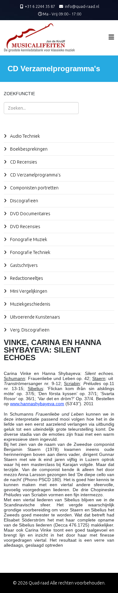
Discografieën (23, 200)
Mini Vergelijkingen (28, 291)
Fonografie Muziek (28, 239)
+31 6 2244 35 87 (40, 6)
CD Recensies (23, 161)
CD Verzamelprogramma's (35, 174)
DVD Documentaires (29, 213)
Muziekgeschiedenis (29, 304)
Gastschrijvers (23, 265)
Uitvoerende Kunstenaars (34, 317)
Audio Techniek (24, 136)
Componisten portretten (34, 187)
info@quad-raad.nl (82, 6)
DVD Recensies (24, 226)
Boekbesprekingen (28, 149)
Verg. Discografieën (29, 329)
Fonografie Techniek (29, 252)
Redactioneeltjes (26, 278)
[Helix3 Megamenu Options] (111, 37)
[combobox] (41, 108)
